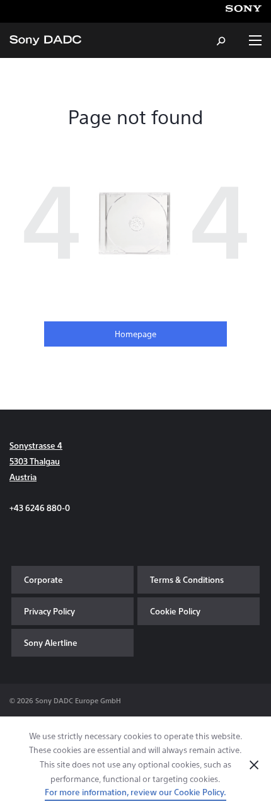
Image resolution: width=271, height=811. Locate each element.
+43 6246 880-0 (39, 507)
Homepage (135, 333)
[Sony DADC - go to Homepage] (45, 40)
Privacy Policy (49, 611)
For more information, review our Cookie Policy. (135, 791)
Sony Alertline (51, 642)
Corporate (43, 579)
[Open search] (222, 40)
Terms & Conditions (187, 579)
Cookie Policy (175, 611)
